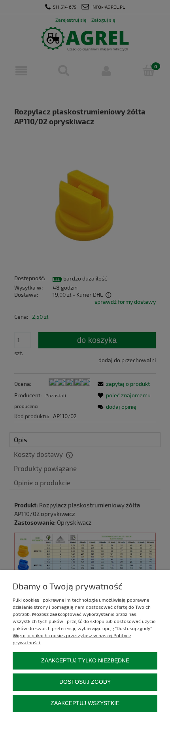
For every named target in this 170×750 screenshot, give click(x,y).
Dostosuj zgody (85, 682)
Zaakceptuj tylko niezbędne (85, 661)
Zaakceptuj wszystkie (85, 703)
